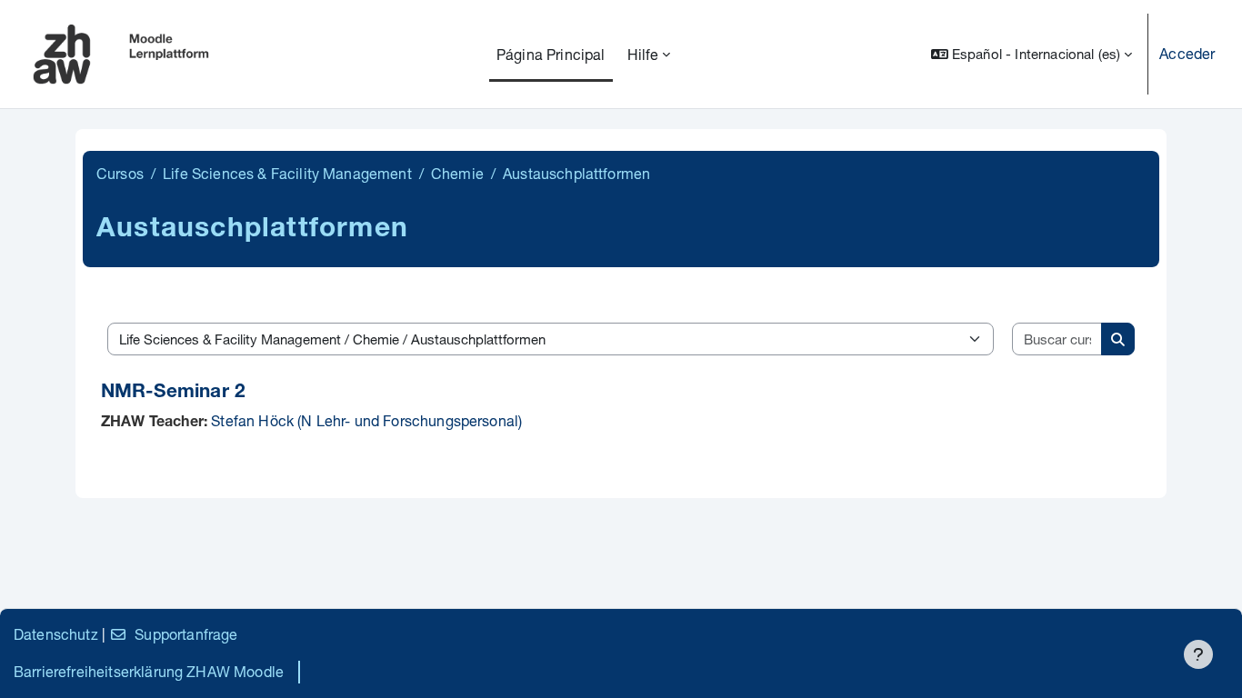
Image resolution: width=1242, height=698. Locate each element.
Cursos (120, 173)
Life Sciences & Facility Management (287, 173)
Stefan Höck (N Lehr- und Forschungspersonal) (366, 420)
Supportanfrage (186, 634)
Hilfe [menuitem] (643, 54)
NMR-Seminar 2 (173, 393)
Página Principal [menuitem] (551, 54)
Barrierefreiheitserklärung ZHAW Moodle (149, 671)
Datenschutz (56, 634)
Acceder (1187, 53)
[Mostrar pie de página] (1198, 654)
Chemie (457, 173)
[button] (1031, 54)
